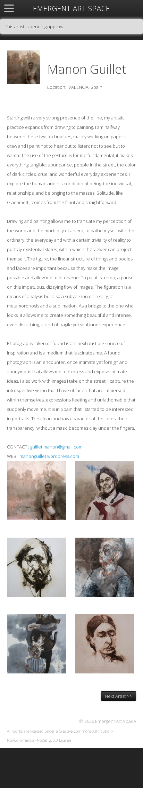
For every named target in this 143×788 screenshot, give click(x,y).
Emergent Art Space (71, 8)
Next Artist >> (118, 696)
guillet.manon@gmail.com (56, 447)
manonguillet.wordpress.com (49, 456)
